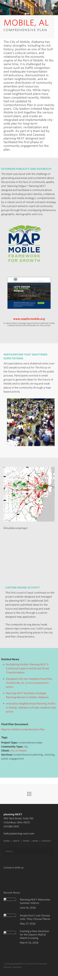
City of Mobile (18, 750)
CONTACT (46, 841)
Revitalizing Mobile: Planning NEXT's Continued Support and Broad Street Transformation (27, 668)
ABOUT (16, 841)
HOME (7, 841)
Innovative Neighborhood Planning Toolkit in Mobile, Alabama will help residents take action (31, 707)
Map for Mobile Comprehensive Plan (23, 729)
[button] (52, 5)
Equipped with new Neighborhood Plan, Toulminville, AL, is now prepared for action (29, 682)
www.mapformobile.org (29, 318)
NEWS (35, 841)
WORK (26, 841)
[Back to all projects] (29, 793)
